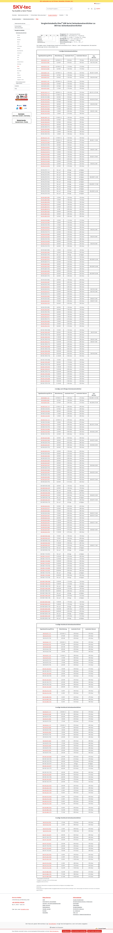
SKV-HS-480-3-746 (47, 699)
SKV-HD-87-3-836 (47, 745)
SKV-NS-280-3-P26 (45, 216)
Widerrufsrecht (46, 905)
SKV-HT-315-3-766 (47, 868)
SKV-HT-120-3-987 (47, 839)
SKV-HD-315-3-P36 (46, 796)
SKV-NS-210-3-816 (45, 147)
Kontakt (44, 910)
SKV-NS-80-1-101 (45, 72)
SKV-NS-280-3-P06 (45, 202)
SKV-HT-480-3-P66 (47, 872)
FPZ (18, 59)
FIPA (18, 57)
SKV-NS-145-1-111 (45, 92)
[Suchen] (70, 8)
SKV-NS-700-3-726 (45, 326)
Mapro (18, 68)
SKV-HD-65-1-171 (47, 725)
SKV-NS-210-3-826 (45, 154)
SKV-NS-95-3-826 (45, 88)
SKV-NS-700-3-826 (45, 321)
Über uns (75, 912)
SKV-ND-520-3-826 (45, 511)
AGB (44, 900)
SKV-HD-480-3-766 (47, 810)
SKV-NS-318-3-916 (45, 229)
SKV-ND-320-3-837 (45, 463)
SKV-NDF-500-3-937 (45, 488)
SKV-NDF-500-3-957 (45, 500)
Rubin (18, 72)
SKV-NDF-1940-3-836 (45, 588)
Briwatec (19, 39)
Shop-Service (47, 897)
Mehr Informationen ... (54, 931)
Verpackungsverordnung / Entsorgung (82, 901)
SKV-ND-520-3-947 (45, 529)
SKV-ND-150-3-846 (45, 429)
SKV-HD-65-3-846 (47, 727)
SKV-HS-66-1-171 (47, 642)
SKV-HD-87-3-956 (47, 750)
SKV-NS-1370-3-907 (45, 362)
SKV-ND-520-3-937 (45, 522)
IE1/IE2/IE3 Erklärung (78, 909)
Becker (18, 37)
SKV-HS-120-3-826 (47, 673)
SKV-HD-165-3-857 (47, 779)
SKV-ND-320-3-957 (45, 479)
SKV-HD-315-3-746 (47, 799)
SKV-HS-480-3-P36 (47, 697)
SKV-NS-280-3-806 (45, 197)
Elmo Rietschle (20, 50)
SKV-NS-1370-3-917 (45, 369)
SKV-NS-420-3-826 (45, 264)
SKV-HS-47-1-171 (47, 633)
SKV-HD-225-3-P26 (46, 785)
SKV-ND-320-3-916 (45, 451)
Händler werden (47, 909)
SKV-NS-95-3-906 (45, 83)
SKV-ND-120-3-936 (45, 416)
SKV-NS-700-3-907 (45, 309)
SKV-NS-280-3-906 (45, 200)
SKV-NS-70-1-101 (45, 66)
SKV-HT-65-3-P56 (47, 822)
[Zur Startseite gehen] (22, 8)
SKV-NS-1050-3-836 (45, 351)
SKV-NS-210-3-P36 (45, 166)
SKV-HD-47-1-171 (47, 712)
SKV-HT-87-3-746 (47, 831)
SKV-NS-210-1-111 (45, 140)
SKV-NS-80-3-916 (45, 77)
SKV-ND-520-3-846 (45, 527)
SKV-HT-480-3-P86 (47, 876)
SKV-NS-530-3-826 (45, 296)
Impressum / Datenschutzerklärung (82, 914)
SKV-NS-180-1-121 (45, 117)
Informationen (77, 897)
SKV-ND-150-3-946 (45, 431)
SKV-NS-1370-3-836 (45, 378)
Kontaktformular (25, 909)
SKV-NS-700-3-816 (45, 314)
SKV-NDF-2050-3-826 (45, 602)
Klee (18, 66)
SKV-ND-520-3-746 (45, 532)
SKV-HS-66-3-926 (47, 647)
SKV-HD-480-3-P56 (46, 807)
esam (18, 55)
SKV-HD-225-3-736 (47, 788)
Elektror (18, 48)
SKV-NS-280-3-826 (45, 211)
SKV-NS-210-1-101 (45, 138)
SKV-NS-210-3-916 (45, 149)
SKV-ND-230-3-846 (45, 438)
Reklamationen (46, 907)
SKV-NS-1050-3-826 (45, 346)
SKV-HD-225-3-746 (47, 790)
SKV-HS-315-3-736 (47, 690)
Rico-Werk (19, 70)
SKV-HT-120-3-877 (47, 835)
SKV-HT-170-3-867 (47, 848)
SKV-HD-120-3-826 (47, 756)
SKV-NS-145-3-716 (45, 106)
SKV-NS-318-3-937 (45, 243)
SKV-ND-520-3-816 (45, 506)
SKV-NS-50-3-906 (45, 62)
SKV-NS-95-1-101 (45, 81)
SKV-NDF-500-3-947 (45, 495)
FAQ (16, 88)
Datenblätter (76, 905)
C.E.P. (18, 44)
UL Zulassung (76, 910)
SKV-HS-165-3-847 (47, 687)
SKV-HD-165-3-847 (47, 774)
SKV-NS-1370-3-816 (45, 367)
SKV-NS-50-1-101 (45, 60)
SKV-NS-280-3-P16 (45, 209)
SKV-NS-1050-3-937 (45, 353)
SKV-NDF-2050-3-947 (45, 616)
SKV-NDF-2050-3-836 (45, 609)
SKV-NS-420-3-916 (45, 259)
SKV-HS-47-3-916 (47, 636)
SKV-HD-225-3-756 (47, 792)
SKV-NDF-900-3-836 (45, 543)
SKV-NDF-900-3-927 (45, 538)
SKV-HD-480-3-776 (47, 812)
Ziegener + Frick (20, 79)
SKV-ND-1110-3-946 (45, 575)
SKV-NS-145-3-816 (45, 101)
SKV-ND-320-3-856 (45, 477)
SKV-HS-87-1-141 (47, 655)
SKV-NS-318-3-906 (45, 222)
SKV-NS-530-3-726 (45, 303)
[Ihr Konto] (91, 8)
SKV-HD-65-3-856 (47, 732)
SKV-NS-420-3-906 (45, 252)
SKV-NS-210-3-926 (45, 156)
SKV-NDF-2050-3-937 (45, 611)
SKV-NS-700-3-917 (45, 316)
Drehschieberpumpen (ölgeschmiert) (20, 82)
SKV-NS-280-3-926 (45, 214)
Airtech (18, 35)
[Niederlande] (21, 121)
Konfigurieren (66, 931)
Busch (18, 41)
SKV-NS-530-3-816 (45, 287)
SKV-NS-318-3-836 (45, 241)
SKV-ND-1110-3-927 (45, 563)
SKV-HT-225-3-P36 (47, 854)
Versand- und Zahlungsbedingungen (52, 903)
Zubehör (17, 86)
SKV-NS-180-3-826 (45, 129)
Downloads (76, 903)
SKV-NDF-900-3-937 (45, 545)
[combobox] (57, 8)
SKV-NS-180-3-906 (45, 120)
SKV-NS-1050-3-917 (45, 341)
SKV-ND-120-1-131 (45, 406)
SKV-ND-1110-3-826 (45, 561)
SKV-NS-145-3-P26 (45, 113)
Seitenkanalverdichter (20, 23)
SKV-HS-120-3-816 (47, 669)
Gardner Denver (20, 61)
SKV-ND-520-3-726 (45, 518)
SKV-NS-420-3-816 (45, 257)
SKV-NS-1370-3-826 (45, 374)
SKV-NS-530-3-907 (45, 282)
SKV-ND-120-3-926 (45, 411)
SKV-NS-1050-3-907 (45, 332)
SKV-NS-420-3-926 (45, 266)
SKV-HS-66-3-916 (47, 644)
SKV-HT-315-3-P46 (47, 863)
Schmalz (19, 75)
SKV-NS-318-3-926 (45, 236)
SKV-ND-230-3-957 (45, 445)
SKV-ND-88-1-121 (45, 398)
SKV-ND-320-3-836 (45, 460)
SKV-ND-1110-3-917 (45, 556)
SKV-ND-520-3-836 (45, 520)
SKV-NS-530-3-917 (45, 291)
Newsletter (45, 912)
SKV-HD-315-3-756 (47, 801)
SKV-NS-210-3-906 (45, 142)
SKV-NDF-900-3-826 (45, 536)
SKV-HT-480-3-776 (47, 874)
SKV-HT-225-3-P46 (47, 857)
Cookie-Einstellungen (78, 900)
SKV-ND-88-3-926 (45, 402)
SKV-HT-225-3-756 (47, 859)
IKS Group (19, 64)
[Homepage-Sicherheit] (21, 97)
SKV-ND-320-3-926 (45, 456)
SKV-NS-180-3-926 (45, 131)
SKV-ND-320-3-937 (45, 465)
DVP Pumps (19, 46)
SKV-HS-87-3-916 (47, 658)
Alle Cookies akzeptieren (94, 931)
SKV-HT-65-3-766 (47, 824)
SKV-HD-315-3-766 (47, 803)
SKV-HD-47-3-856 (47, 719)
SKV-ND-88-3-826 (45, 400)
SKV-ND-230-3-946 (45, 440)
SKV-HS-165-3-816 (47, 680)
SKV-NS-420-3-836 (45, 271)
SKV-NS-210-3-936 (45, 163)
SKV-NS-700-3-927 (45, 323)
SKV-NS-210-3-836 (45, 161)
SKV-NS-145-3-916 (45, 104)
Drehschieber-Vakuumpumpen (19, 26)
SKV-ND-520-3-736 (45, 525)
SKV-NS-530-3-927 (45, 301)
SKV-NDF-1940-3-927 (45, 584)
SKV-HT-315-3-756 (47, 865)
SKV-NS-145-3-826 (45, 109)
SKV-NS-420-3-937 (45, 273)
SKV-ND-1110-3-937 (45, 570)
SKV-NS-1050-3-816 (45, 337)
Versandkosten (52, 923)
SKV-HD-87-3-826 (47, 741)
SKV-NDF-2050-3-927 (45, 604)
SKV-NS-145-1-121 (45, 94)
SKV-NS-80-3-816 (45, 75)
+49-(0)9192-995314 (18, 902)
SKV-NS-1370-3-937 (45, 381)
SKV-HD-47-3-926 (47, 714)
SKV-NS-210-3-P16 (45, 152)
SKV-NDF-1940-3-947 (45, 595)
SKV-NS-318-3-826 (45, 234)
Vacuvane (19, 77)
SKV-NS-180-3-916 (45, 124)
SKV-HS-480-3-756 (47, 701)
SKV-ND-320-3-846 (45, 470)
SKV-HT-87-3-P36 (47, 828)
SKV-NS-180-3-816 (45, 122)
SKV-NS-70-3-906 (45, 69)
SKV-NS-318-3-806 (45, 220)
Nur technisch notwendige (79, 931)
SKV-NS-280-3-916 (45, 207)
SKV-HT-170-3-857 (47, 843)
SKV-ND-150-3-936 (45, 424)
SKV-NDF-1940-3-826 (45, 581)
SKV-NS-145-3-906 (45, 99)
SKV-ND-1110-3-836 (45, 568)
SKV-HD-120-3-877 (47, 766)
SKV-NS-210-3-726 (45, 159)
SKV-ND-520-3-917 (45, 508)
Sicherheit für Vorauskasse (49, 901)
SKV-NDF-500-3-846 (45, 493)
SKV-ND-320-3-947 (45, 472)
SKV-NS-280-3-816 (45, 204)
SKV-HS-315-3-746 (47, 693)
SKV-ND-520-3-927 (45, 515)
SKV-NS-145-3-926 (45, 111)
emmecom (19, 52)
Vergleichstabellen (19, 30)
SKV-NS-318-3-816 (45, 227)
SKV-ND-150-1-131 (45, 420)
